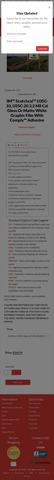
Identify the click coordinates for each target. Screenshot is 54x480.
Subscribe (42, 48)
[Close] (49, 7)
